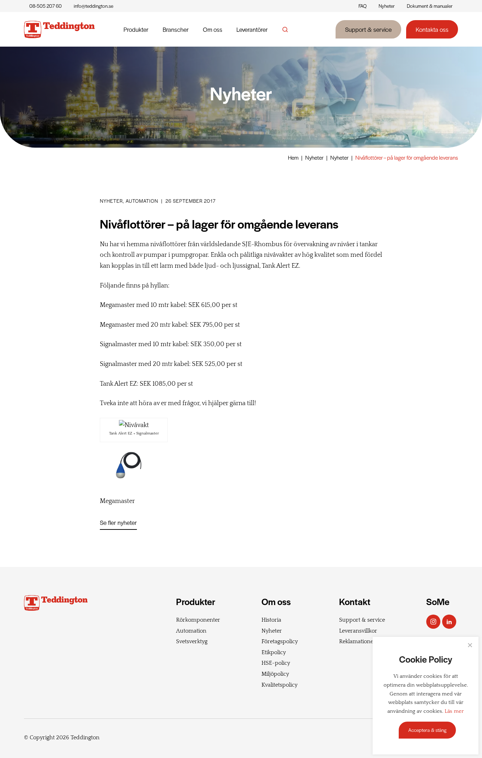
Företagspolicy (279, 641)
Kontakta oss (432, 29)
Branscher (176, 29)
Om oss (212, 29)
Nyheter (387, 5)
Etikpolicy (273, 652)
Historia (271, 620)
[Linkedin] (449, 622)
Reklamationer (357, 641)
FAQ (363, 5)
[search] (285, 29)
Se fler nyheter (118, 522)
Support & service (368, 29)
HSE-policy (275, 663)
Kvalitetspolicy (279, 685)
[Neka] (469, 645)
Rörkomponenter (198, 620)
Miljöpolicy (275, 674)
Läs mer (454, 711)
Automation (191, 631)
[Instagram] (433, 622)
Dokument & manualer (430, 5)
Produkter (136, 29)
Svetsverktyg (191, 641)
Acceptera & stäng (427, 730)
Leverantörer (252, 29)
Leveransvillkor (358, 631)
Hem (293, 157)
